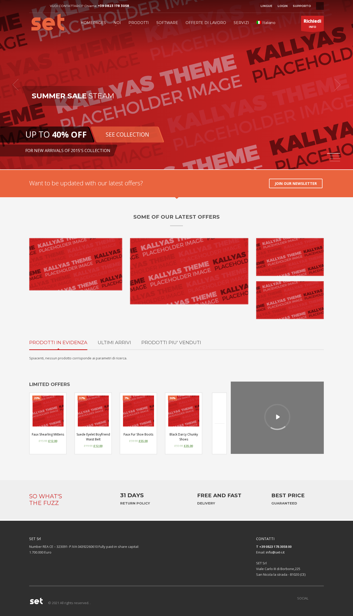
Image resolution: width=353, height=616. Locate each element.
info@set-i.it (275, 552)
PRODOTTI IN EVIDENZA (58, 342)
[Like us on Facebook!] (312, 598)
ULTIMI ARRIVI (114, 342)
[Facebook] (33, 6)
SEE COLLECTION (127, 134)
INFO (312, 23)
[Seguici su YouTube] (320, 598)
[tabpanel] (176, 84)
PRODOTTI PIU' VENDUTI (171, 342)
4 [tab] (334, 161)
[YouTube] (41, 6)
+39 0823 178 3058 (113, 6)
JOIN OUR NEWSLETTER (296, 183)
